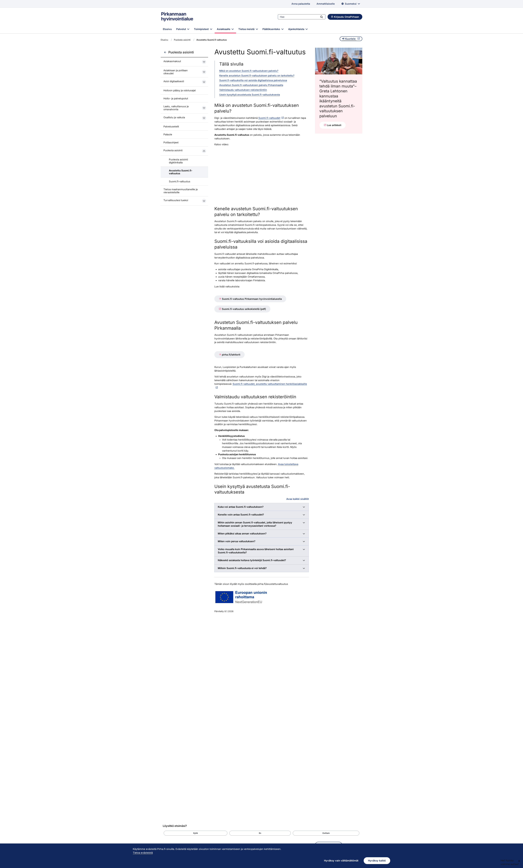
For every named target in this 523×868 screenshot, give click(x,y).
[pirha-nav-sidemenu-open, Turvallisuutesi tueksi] (204, 201)
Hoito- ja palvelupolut (175, 98)
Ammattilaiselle (326, 3)
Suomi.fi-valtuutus (179, 181)
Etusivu (167, 29)
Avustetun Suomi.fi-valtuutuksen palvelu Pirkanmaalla (251, 85)
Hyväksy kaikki (377, 860)
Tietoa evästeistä (143, 852)
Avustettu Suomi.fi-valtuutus (180, 172)
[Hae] (321, 16)
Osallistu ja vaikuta (174, 117)
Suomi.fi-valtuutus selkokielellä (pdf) (243, 309)
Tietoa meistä (246, 29)
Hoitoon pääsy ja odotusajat (179, 90)
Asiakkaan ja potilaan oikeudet (175, 72)
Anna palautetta (300, 3)
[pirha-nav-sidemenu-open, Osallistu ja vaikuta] (204, 118)
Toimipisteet (201, 29)
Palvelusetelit (171, 126)
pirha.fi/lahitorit (230, 354)
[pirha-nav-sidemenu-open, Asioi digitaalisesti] (204, 82)
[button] (195, 833)
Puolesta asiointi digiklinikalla (178, 161)
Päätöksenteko (271, 29)
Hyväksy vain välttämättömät (341, 860)
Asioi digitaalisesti (173, 81)
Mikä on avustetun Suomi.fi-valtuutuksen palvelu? (248, 70)
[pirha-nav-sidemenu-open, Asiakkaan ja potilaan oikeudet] (204, 72)
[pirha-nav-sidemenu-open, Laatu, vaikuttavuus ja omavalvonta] (204, 108)
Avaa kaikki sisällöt (297, 498)
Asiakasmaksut (172, 61)
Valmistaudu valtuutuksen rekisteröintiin (243, 89)
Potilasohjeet (171, 142)
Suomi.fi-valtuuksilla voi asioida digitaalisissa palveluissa (253, 80)
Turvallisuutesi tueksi (175, 200)
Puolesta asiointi (182, 39)
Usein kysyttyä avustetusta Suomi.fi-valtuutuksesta (249, 94)
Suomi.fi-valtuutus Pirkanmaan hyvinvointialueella (251, 298)
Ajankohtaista (296, 29)
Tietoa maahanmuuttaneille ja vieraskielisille (180, 191)
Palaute (167, 134)
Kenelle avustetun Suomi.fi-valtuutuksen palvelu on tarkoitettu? (256, 75)
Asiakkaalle (224, 29)
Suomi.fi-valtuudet (269, 118)
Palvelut (181, 29)
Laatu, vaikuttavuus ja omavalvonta (176, 108)
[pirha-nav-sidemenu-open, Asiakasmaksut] (204, 62)
